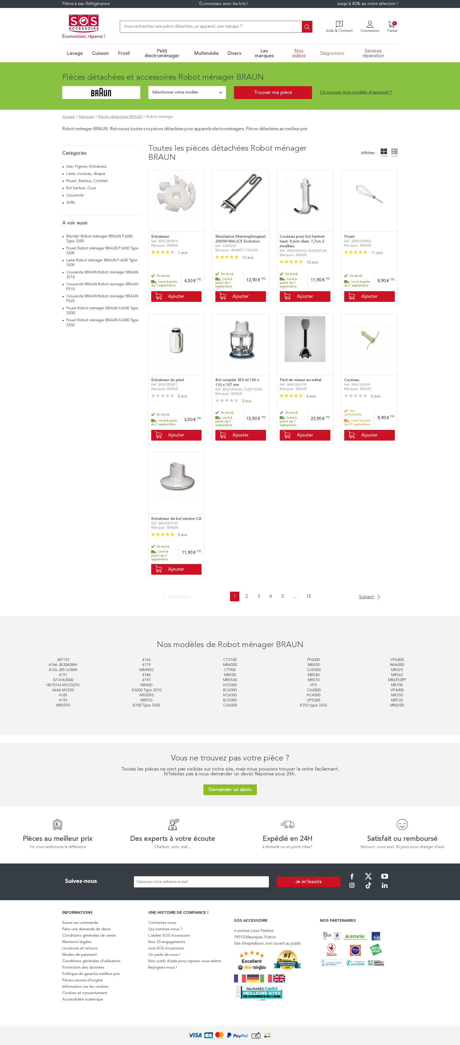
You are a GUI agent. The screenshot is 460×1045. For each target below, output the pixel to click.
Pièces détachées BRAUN (120, 117)
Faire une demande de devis (86, 929)
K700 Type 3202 (146, 705)
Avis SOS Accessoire (166, 948)
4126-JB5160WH (63, 670)
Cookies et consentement (84, 993)
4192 (63, 700)
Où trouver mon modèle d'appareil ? (356, 92)
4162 (146, 660)
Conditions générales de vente (89, 935)
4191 (63, 675)
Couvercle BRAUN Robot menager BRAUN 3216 (102, 274)
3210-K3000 (63, 680)
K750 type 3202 (313, 705)
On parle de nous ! (164, 955)
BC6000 (230, 690)
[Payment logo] (230, 1035)
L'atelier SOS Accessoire (169, 935)
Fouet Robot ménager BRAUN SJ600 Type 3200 (102, 310)
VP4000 (397, 690)
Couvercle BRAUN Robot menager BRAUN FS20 (102, 298)
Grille (70, 202)
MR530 (397, 700)
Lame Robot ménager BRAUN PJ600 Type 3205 (101, 262)
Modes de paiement (79, 955)
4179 (146, 665)
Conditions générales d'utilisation (91, 961)
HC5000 (230, 685)
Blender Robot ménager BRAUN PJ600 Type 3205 (99, 238)
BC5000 (230, 700)
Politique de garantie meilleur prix (91, 974)
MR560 (397, 675)
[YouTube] (384, 880)
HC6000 (230, 695)
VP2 (313, 685)
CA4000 (314, 690)
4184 (146, 675)
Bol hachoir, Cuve (81, 188)
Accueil (68, 117)
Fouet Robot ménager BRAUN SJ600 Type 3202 (102, 322)
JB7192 (63, 660)
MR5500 (230, 680)
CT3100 (230, 660)
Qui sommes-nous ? (165, 929)
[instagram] (351, 889)
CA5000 (314, 670)
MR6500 (397, 705)
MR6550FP (397, 680)
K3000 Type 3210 (146, 690)
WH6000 (397, 665)
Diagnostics (332, 53)
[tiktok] (368, 889)
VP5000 (313, 700)
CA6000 (230, 705)
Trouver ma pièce (273, 92)
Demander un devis (230, 789)
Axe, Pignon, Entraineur (86, 166)
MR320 (397, 670)
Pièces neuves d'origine (82, 980)
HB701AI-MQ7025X (63, 685)
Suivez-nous (81, 881)
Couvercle (75, 195)
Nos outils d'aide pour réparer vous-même (184, 961)
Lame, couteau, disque (85, 174)
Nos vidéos (299, 53)
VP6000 (397, 660)
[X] (368, 880)
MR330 (397, 695)
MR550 (146, 700)
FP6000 (313, 660)
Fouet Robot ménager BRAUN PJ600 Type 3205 (102, 250)
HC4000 (313, 695)
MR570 (313, 680)
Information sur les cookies (85, 987)
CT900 (230, 670)
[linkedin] (384, 889)
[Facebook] (351, 880)
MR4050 (146, 670)
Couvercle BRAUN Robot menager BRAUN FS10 (102, 286)
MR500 (230, 675)
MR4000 (230, 665)
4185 (63, 695)
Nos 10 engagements (166, 942)
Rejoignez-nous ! (162, 967)
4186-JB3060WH (63, 665)
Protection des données (83, 967)
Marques (86, 117)
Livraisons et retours (80, 948)
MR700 (397, 685)
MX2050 (146, 695)
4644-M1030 (63, 690)
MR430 (313, 665)
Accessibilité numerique (82, 999)
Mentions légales (77, 942)
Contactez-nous (162, 923)
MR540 (313, 675)
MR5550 (63, 705)
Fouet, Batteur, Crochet (87, 181)
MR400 (146, 685)
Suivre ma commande (80, 923)
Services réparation (373, 53)
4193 (146, 680)
